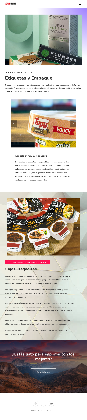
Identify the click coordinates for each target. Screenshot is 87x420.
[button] (80, 4)
